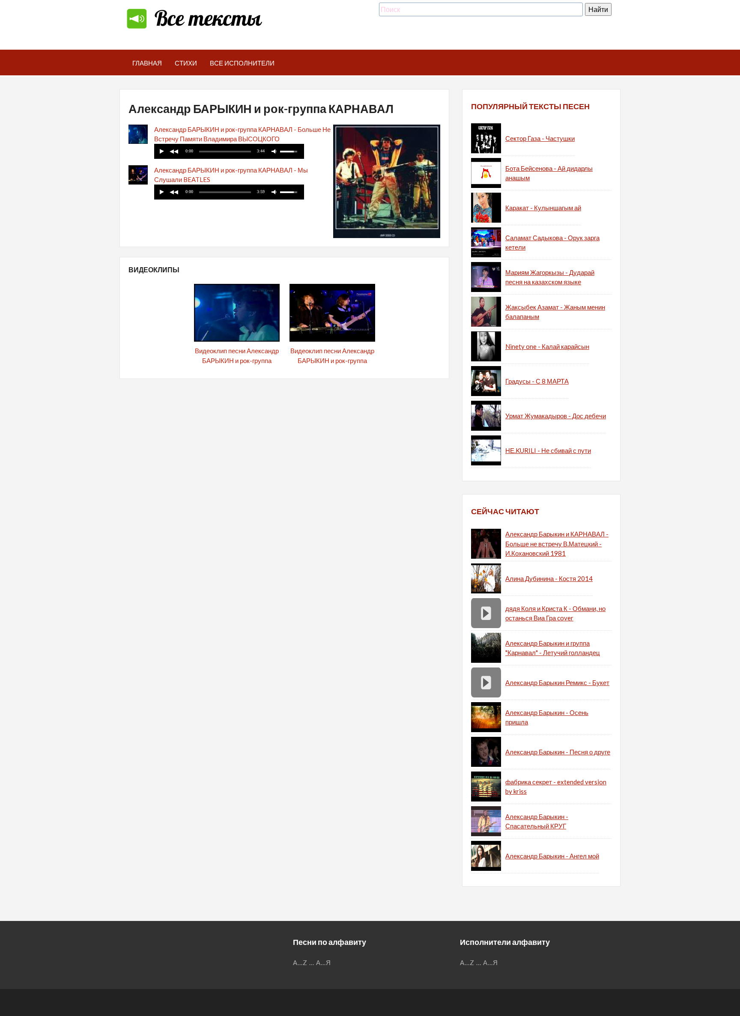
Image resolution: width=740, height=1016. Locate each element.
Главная (147, 63)
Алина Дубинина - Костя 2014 (549, 578)
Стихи (186, 63)
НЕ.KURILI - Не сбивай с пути (548, 450)
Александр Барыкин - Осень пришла (546, 717)
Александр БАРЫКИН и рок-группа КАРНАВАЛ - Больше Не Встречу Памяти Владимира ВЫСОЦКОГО (242, 134)
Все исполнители (242, 63)
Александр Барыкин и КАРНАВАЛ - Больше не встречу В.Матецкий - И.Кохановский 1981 (557, 543)
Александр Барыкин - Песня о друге (557, 752)
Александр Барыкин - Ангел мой (552, 856)
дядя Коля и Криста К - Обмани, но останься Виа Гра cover (555, 613)
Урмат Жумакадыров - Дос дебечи (555, 416)
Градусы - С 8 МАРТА (537, 381)
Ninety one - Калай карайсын (547, 346)
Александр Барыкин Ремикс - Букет (557, 682)
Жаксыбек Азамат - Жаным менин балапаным (555, 312)
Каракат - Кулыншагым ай (543, 208)
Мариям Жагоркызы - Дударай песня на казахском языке (549, 277)
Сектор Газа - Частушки (540, 138)
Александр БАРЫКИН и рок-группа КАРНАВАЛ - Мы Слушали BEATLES (231, 175)
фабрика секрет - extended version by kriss (555, 787)
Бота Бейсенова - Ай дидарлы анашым (549, 173)
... (311, 962)
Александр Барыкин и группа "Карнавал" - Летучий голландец (552, 648)
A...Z (300, 962)
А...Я (323, 962)
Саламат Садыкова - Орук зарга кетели (552, 242)
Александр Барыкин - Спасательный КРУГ (536, 821)
